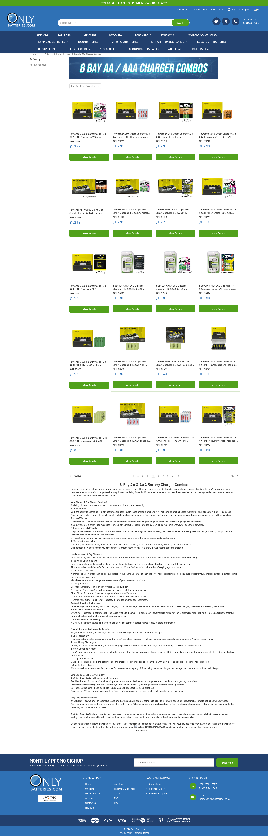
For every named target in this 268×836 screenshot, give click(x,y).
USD (259, 9)
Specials (42, 34)
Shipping (89, 788)
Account (89, 798)
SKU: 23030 (75, 141)
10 (178, 475)
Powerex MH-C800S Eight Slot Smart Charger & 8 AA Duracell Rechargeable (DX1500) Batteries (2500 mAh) (88, 211)
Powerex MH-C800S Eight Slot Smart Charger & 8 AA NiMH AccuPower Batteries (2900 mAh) (174, 211)
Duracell (116, 34)
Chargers (90, 34)
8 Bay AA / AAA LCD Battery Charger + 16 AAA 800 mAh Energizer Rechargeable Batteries (175, 287)
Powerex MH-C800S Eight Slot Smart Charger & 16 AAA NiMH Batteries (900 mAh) (129, 363)
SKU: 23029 (161, 445)
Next (233, 475)
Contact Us (182, 9)
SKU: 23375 (204, 369)
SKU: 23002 (118, 141)
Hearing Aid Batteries (51, 41)
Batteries (64, 34)
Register (246, 9)
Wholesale (175, 48)
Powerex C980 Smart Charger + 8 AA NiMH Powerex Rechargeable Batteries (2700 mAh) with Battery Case (218, 363)
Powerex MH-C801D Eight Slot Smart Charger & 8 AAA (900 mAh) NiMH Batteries (174, 363)
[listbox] (90, 86)
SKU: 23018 (204, 141)
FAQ (116, 798)
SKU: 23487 (161, 369)
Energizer (142, 34)
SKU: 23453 (75, 445)
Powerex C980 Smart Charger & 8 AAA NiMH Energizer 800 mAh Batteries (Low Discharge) (217, 211)
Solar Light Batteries (212, 41)
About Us (118, 783)
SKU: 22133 (161, 217)
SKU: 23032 (204, 217)
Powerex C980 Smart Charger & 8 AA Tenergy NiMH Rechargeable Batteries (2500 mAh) (131, 135)
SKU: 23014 (75, 293)
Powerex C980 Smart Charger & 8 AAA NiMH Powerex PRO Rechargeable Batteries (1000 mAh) (88, 287)
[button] (216, 21)
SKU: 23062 (75, 217)
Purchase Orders (199, 9)
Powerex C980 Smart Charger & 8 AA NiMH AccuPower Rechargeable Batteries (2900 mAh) (218, 439)
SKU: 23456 (118, 369)
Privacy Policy (125, 832)
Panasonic (168, 34)
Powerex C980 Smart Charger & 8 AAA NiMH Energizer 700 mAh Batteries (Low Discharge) (88, 135)
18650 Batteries (88, 41)
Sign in (232, 9)
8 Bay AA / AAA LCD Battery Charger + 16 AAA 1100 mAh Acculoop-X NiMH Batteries (128, 287)
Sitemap (145, 832)
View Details (89, 157)
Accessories (108, 48)
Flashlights (78, 48)
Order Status (217, 9)
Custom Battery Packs (144, 48)
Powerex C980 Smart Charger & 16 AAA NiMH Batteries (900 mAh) (88, 439)
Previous (76, 475)
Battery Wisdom (93, 793)
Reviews (89, 807)
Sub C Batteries (47, 48)
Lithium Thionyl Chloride (168, 41)
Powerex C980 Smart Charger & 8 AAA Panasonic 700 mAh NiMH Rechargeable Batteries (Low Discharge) (217, 135)
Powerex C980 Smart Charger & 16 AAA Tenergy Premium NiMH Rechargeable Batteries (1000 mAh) (175, 439)
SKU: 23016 (161, 141)
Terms (137, 832)
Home (88, 783)
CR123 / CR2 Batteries (125, 41)
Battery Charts (202, 48)
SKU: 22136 (118, 217)
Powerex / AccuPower (202, 34)
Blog (116, 802)
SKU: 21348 (161, 293)
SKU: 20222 (118, 293)
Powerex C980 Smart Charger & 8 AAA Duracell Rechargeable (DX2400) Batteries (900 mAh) (174, 135)
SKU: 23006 (75, 369)
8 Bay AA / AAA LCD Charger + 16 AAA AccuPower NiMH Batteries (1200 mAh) (217, 287)
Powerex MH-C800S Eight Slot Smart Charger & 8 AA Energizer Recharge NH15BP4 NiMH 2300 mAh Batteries (130, 211)
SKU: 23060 (118, 445)
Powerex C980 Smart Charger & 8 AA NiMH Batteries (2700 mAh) (88, 363)
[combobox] (124, 22)
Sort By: (74, 86)
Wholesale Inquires (158, 793)
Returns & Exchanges (124, 788)
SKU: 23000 (204, 445)
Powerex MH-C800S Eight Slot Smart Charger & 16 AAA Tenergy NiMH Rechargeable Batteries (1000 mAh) (131, 439)
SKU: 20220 (204, 293)
